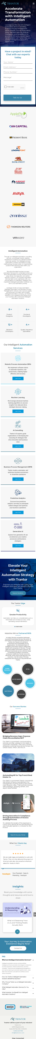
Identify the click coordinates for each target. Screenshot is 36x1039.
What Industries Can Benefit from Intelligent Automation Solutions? (15, 993)
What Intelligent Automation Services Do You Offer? (15, 988)
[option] (18, 917)
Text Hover (18, 724)
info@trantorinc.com (18, 1033)
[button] (14, 626)
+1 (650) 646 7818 (18, 1031)
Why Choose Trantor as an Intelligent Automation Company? (16, 983)
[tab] (18, 959)
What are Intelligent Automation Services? (16, 960)
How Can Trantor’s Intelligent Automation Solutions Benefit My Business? (14, 977)
